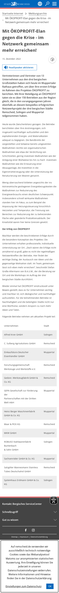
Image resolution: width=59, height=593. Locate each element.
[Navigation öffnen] (54, 4)
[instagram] (33, 530)
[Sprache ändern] (40, 4)
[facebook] (25, 530)
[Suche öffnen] (47, 4)
